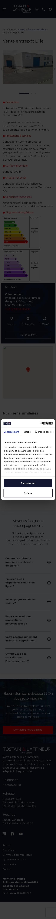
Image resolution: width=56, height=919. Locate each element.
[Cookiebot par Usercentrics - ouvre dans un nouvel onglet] (40, 423)
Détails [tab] (27, 432)
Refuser (28, 493)
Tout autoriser (28, 483)
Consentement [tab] (11, 432)
